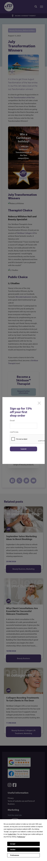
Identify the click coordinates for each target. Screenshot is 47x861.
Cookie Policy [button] (12, 834)
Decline (12, 849)
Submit (23, 449)
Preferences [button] (21, 837)
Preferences (14, 855)
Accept (12, 844)
